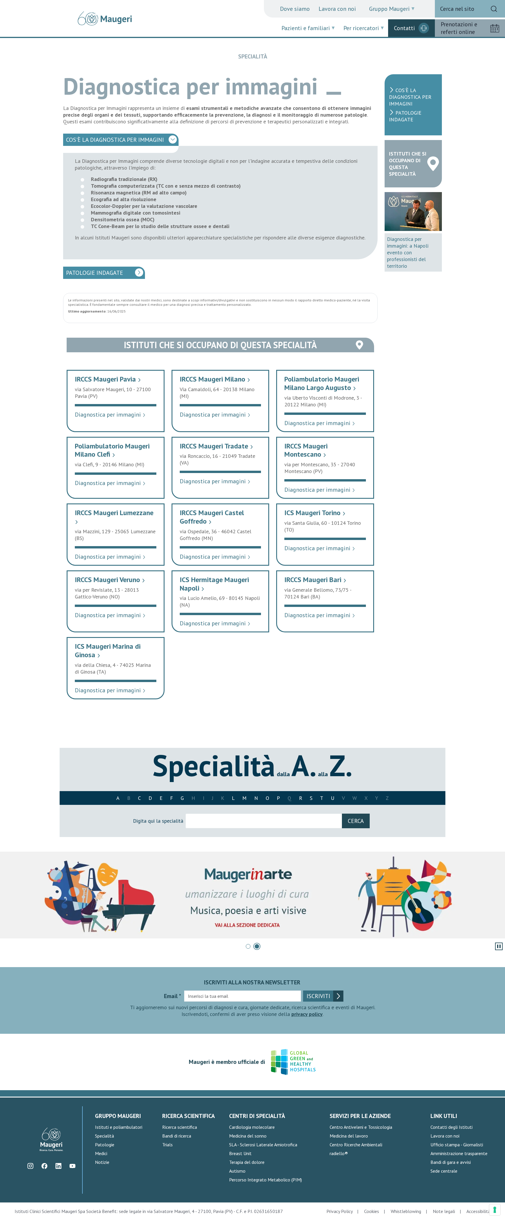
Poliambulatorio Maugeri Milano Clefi (112, 450)
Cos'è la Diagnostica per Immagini (115, 140)
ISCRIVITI (318, 996)
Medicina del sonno (248, 1136)
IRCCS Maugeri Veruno (110, 579)
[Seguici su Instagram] (30, 1166)
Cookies (371, 1211)
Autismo (237, 1171)
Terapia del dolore (246, 1162)
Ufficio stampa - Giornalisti (456, 1144)
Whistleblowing (406, 1211)
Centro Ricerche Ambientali (356, 1144)
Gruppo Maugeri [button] (389, 9)
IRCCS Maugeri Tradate (216, 446)
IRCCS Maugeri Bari (315, 579)
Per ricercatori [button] (361, 28)
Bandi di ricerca (176, 1136)
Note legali (444, 1211)
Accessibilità (478, 1211)
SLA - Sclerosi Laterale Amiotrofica (263, 1144)
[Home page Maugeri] (105, 18)
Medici (101, 1153)
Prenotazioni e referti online (459, 28)
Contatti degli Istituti (451, 1127)
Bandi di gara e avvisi (450, 1162)
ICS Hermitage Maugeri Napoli (214, 584)
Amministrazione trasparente (458, 1153)
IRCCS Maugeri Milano (215, 379)
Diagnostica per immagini (110, 414)
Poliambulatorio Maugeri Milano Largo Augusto (321, 383)
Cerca (356, 821)
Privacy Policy (339, 1211)
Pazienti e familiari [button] (305, 28)
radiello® (339, 1153)
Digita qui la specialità (158, 820)
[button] (248, 946)
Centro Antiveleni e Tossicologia (361, 1127)
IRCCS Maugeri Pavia (108, 379)
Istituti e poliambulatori (118, 1127)
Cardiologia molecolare (252, 1127)
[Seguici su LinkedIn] (58, 1166)
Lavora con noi (337, 9)
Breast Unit (240, 1153)
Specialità (104, 1136)
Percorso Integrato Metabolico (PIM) (265, 1180)
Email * (172, 996)
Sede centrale (443, 1171)
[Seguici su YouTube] (72, 1166)
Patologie (104, 1144)
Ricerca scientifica (179, 1127)
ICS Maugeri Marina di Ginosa (108, 650)
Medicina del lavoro (349, 1136)
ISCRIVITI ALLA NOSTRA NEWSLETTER (252, 982)
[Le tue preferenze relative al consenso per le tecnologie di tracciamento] (494, 1209)
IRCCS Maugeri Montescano (306, 450)
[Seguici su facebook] (44, 1166)
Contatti (404, 28)
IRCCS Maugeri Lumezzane (114, 516)
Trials (167, 1144)
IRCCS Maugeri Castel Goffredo (212, 517)
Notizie (102, 1162)
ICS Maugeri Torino (315, 512)
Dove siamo (295, 9)
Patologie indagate (94, 273)
